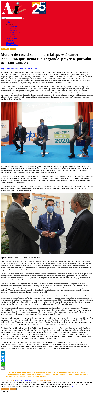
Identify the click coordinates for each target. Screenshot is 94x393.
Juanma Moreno (31, 69)
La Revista (14, 36)
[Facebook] (47, 360)
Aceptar (13, 389)
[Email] (47, 368)
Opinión (13, 34)
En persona (14, 30)
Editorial (13, 28)
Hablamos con (15, 32)
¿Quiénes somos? (12, 45)
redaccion (14, 69)
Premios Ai (10, 41)
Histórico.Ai (10, 43)
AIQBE (21, 69)
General (13, 49)
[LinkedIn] (47, 353)
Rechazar (5, 389)
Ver (72, 387)
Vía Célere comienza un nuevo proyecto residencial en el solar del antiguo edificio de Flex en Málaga (45, 372)
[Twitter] (47, 357)
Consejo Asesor (11, 39)
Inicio (8, 22)
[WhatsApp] (47, 364)
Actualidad (14, 26)
